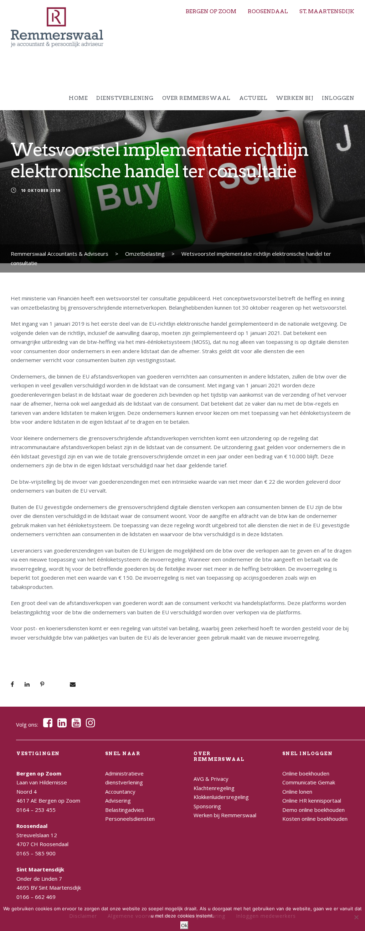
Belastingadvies (124, 809)
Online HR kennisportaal (311, 800)
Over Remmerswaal (196, 98)
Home (78, 98)
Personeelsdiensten (130, 818)
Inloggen (338, 98)
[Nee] (356, 917)
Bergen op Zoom (211, 11)
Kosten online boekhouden (315, 818)
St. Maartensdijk (326, 11)
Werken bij (294, 98)
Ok (184, 925)
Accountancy (120, 791)
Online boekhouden (305, 773)
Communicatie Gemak (308, 782)
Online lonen (297, 791)
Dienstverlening (125, 98)
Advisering (118, 800)
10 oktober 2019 (41, 191)
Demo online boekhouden (313, 809)
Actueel (253, 98)
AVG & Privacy (211, 778)
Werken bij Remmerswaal (225, 815)
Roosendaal (268, 11)
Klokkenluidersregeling (221, 796)
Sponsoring (207, 806)
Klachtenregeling (214, 788)
